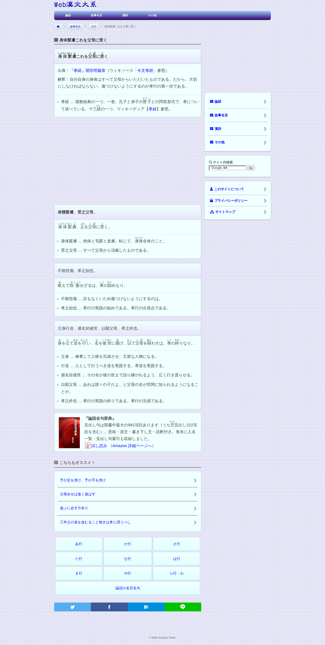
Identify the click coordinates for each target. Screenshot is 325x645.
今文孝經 (145, 70)
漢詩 (125, 15)
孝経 (153, 109)
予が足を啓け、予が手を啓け (83, 480)
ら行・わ (177, 573)
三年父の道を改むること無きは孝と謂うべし (95, 522)
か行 (127, 544)
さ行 (93, 26)
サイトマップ (225, 212)
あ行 (78, 544)
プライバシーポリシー (231, 200)
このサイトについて (229, 189)
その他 (152, 15)
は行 (176, 559)
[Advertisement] (127, 160)
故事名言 (96, 15)
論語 (68, 15)
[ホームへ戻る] (75, 5)
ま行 (78, 573)
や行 (127, 573)
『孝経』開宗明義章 (87, 70)
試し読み (99, 446)
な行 (127, 559)
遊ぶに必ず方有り (74, 508)
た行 (78, 559)
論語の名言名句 (127, 588)
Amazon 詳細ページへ (132, 446)
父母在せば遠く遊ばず (77, 494)
